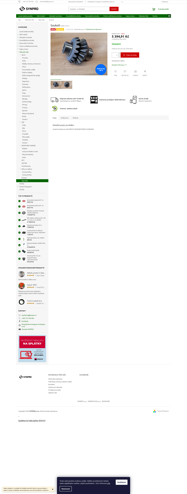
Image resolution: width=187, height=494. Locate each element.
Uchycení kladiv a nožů (30, 151)
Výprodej (25, 181)
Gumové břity (26, 172)
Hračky (21, 184)
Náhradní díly (23, 52)
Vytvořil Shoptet (163, 411)
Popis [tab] (55, 118)
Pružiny (24, 107)
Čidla (24, 125)
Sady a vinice (23, 49)
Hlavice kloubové (28, 113)
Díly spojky (26, 137)
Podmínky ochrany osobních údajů (101, 2)
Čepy (24, 93)
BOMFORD (106, 401)
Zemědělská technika (26, 40)
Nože (24, 61)
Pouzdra (25, 58)
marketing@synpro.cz (29, 315)
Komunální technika (26, 43)
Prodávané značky (54, 390)
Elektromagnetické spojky (31, 75)
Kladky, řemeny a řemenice (31, 64)
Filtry (24, 67)
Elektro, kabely (27, 72)
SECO (23, 55)
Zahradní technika (25, 37)
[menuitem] (25, 16)
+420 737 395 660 (28, 318)
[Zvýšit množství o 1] (119, 53)
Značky (21, 189)
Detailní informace (118, 65)
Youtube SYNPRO (28, 329)
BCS (23, 160)
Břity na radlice (27, 169)
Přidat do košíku (131, 55)
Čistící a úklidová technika (28, 46)
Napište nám (52, 393)
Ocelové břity (27, 175)
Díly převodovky (27, 154)
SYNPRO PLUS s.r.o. (94, 401)
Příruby (24, 105)
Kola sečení (26, 96)
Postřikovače (26, 166)
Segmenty (25, 81)
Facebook (25, 321)
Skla (23, 128)
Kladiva (24, 148)
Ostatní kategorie (25, 187)
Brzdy (24, 116)
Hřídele (24, 78)
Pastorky (25, 84)
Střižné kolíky (26, 102)
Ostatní (24, 119)
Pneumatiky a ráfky (28, 70)
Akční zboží (23, 34)
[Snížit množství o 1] (119, 56)
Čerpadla (25, 134)
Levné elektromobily (26, 31)
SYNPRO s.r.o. (82, 401)
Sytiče (24, 90)
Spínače (25, 110)
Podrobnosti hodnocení (93, 29)
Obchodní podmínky (75, 2)
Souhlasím (121, 482)
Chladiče (25, 140)
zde (108, 483)
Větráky (24, 99)
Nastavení (65, 489)
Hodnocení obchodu (55, 387)
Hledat (114, 9)
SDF (23, 122)
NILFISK (24, 163)
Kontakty (51, 384)
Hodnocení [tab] (64, 118)
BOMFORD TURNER (28, 145)
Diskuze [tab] (75, 118)
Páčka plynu (26, 87)
